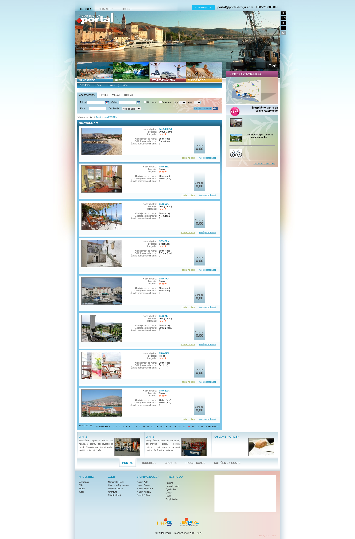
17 (175, 426)
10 (143, 426)
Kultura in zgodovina (118, 485)
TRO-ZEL (164, 166)
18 (179, 426)
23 (202, 426)
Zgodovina (171, 489)
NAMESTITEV (87, 80)
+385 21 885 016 (267, 7)
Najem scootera (145, 488)
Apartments (87, 95)
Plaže (168, 496)
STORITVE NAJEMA (163, 80)
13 (157, 426)
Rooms (128, 95)
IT (283, 28)
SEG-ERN (164, 241)
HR (284, 13)
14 (161, 426)
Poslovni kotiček (226, 436)
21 (193, 426)
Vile (99, 85)
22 (197, 426)
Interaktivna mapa (246, 74)
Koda (82, 108)
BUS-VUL (164, 204)
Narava (169, 483)
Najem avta (142, 482)
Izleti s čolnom (115, 488)
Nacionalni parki (116, 482)
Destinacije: (114, 108)
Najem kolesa (144, 492)
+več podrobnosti (207, 158)
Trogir (85, 9)
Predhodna (103, 426)
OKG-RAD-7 (165, 129)
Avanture (112, 492)
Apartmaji (85, 85)
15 (166, 426)
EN (284, 18)
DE (284, 23)
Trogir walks (172, 499)
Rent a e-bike (143, 495)
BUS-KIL (163, 316)
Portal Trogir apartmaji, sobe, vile (95, 32)
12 (152, 426)
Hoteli (111, 85)
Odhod (114, 102)
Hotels (103, 95)
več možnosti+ (202, 108)
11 (148, 426)
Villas (116, 95)
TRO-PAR (164, 278)
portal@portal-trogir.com (235, 7)
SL (283, 32)
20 (188, 426)
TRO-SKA (164, 353)
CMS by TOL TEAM (267, 535)
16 (170, 426)
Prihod (83, 102)
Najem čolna (143, 485)
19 (184, 426)
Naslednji (212, 426)
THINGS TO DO (196, 80)
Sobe (125, 85)
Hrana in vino (172, 486)
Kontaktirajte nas (203, 7)
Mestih (169, 492)
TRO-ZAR (164, 390)
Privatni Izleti (114, 495)
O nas (83, 436)
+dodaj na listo (188, 158)
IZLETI (118, 80)
